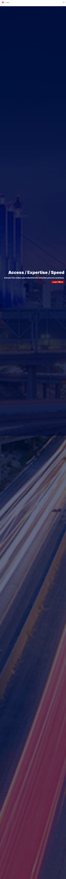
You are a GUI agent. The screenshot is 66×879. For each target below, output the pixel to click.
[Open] (64, 2)
